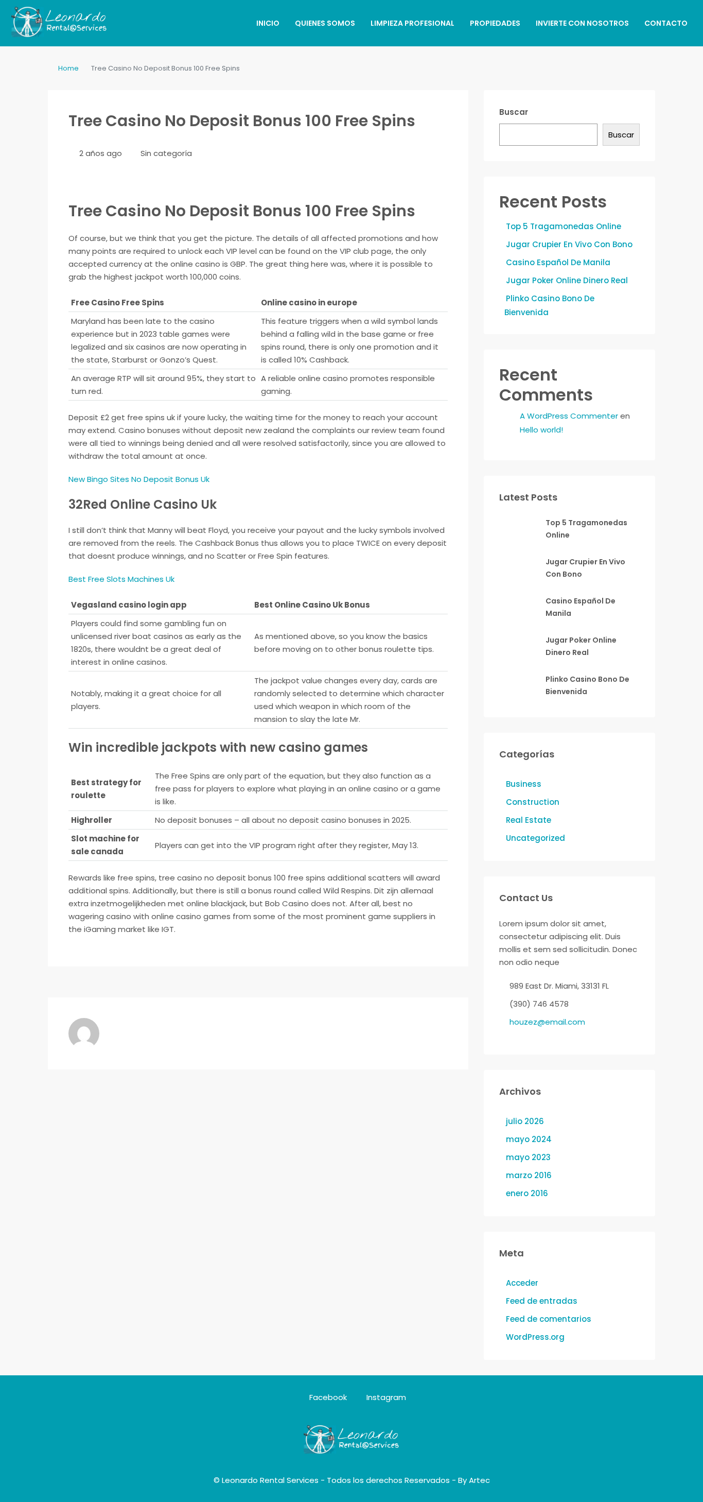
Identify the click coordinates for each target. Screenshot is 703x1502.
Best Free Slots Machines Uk (121, 579)
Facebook (328, 1397)
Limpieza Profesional (412, 23)
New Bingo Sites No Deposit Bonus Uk (138, 479)
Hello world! (541, 429)
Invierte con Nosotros (582, 23)
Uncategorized (535, 838)
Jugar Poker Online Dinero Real (567, 280)
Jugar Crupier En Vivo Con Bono (569, 244)
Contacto (666, 23)
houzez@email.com (547, 1021)
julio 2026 (525, 1121)
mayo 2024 (529, 1139)
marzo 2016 (529, 1175)
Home (68, 68)
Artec (479, 1480)
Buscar (513, 112)
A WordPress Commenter (569, 415)
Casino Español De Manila (558, 262)
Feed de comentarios (548, 1319)
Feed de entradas (541, 1301)
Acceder (522, 1282)
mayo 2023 (528, 1157)
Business (523, 784)
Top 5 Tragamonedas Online (563, 226)
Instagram (385, 1397)
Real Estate (528, 820)
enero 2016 (527, 1193)
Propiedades (495, 23)
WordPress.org (535, 1337)
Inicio (267, 23)
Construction (532, 802)
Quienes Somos (325, 23)
